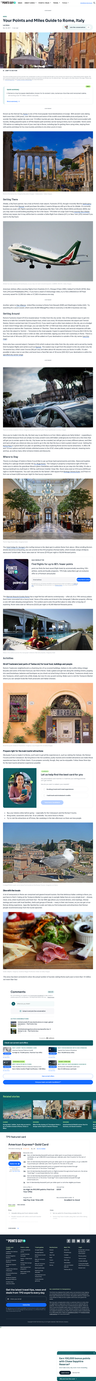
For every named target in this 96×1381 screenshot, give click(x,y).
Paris (51, 1257)
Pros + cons (11, 1204)
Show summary (12, 101)
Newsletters (67, 1262)
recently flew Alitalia (81, 212)
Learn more (65, 1373)
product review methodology (24, 79)
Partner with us (68, 1269)
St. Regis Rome (40, 464)
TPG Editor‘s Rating (14, 1148)
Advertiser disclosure (86, 3)
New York (52, 1255)
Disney (51, 1265)
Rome (25, 114)
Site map (66, 1260)
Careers (66, 1255)
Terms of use (82, 1258)
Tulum (51, 1260)
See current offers (48, 1076)
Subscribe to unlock (84, 579)
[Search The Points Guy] (94, 3)
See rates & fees (6, 1057)
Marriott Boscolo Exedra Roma (18, 597)
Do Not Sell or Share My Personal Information (83, 1251)
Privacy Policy (58, 585)
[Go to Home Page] (8, 3)
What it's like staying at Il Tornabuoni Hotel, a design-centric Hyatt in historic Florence (47, 1125)
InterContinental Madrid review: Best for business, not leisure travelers (75, 1125)
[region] (32, 1020)
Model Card (81, 1268)
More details (21, 1204)
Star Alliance (21, 305)
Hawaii (51, 1250)
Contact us (67, 1257)
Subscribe (26, 1305)
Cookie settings (82, 1261)
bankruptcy (87, 204)
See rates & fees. (16, 1171)
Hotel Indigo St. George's (15, 547)
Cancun (52, 1262)
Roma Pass (7, 446)
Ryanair (21, 206)
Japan (51, 1252)
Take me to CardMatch (52, 802)
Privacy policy (82, 1256)
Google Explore (39, 1252)
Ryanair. (38, 347)
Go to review (41, 1149)
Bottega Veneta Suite (72, 472)
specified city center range (13, 355)
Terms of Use (11, 1309)
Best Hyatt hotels (39, 1268)
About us (66, 1250)
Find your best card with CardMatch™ (48, 1082)
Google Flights (39, 1250)
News (5, 16)
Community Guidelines (36, 995)
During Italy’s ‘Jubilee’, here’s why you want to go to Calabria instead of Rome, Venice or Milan (17, 1126)
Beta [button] (49, 992)
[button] (31, 1187)
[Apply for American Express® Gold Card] (14, 1156)
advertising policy (9, 79)
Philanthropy (67, 1252)
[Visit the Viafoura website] (50, 1038)
